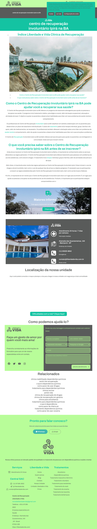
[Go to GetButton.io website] (92, 527)
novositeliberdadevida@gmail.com (24, 501)
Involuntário (40, 123)
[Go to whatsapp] (92, 523)
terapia (49, 158)
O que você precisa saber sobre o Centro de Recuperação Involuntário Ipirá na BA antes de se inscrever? (52, 98)
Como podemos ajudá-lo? (48, 322)
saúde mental (9, 132)
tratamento (53, 126)
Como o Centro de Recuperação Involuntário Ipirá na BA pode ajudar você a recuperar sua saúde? (51, 95)
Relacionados (48, 374)
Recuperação (18, 137)
